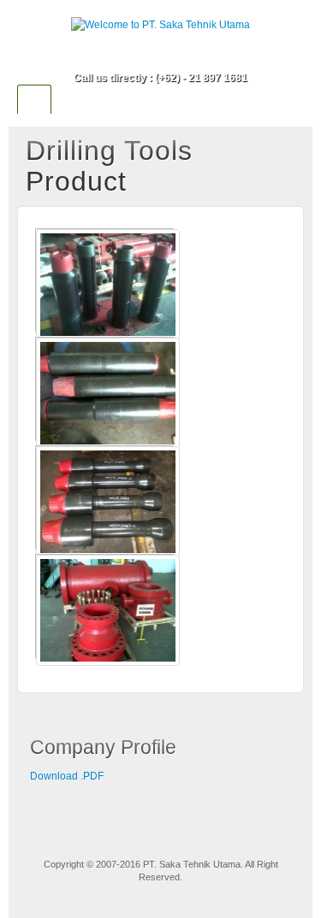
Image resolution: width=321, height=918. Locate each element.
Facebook (160, 54)
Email (137, 54)
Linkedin (183, 54)
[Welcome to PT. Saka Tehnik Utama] (160, 25)
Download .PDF (67, 776)
